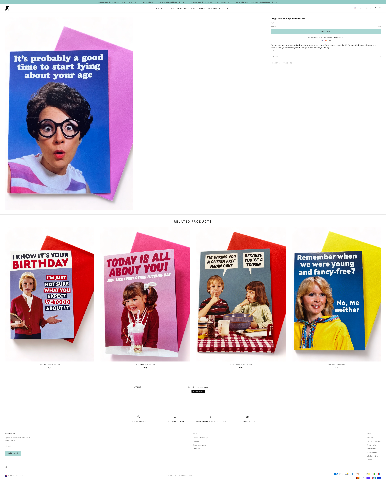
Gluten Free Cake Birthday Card (241, 365)
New (157, 8)
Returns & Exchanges (200, 438)
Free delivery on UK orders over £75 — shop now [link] (117, 2)
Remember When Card (336, 365)
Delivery (196, 441)
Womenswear (176, 8)
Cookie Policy (371, 449)
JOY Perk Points (372, 456)
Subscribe (13, 453)
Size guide (274, 26)
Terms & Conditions (374, 441)
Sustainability (372, 452)
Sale (228, 8)
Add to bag (326, 32)
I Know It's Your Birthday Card (49, 365)
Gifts (221, 8)
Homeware (212, 8)
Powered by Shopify (185, 476)
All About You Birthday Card (145, 365)
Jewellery (201, 8)
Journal (369, 460)
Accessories (189, 8)
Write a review (198, 391)
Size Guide (197, 449)
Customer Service (199, 445)
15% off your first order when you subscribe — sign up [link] (164, 2)
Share (379, 26)
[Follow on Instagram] (6, 467)
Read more (274, 51)
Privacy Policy (371, 445)
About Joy (370, 438)
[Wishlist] (371, 8)
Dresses (165, 8)
